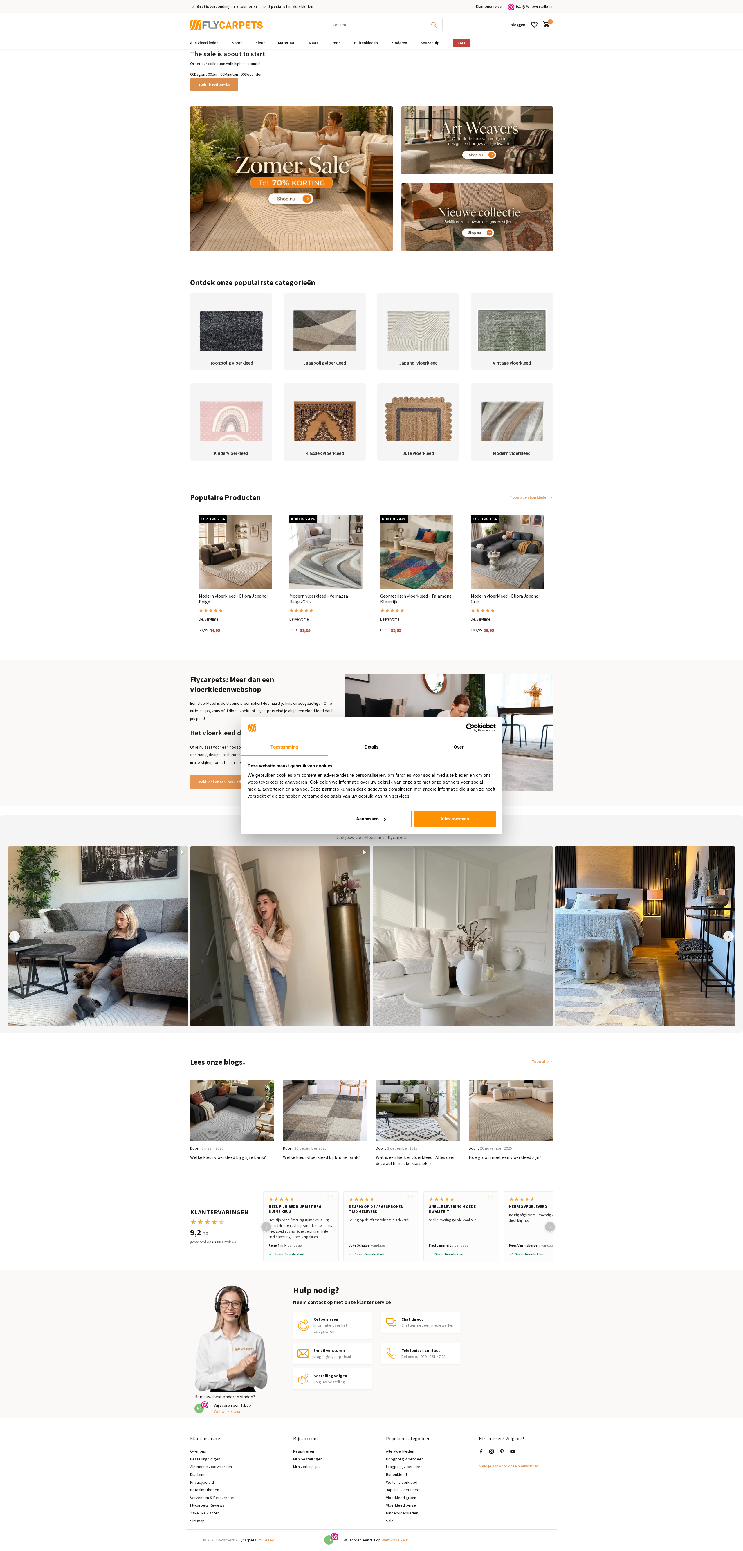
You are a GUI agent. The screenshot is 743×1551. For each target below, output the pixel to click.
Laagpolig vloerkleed (404, 1466)
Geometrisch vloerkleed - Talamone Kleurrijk (416, 599)
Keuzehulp (430, 42)
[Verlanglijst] (534, 24)
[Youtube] (512, 1451)
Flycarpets (247, 1540)
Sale (461, 43)
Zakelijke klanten (204, 1513)
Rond (336, 42)
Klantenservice (489, 6)
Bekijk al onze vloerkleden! (222, 781)
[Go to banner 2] (477, 140)
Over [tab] (459, 746)
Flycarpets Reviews (207, 1505)
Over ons (198, 1451)
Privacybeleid (202, 1482)
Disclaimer (199, 1474)
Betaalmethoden (204, 1489)
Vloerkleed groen (401, 1497)
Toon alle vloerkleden (529, 497)
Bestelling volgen (205, 1459)
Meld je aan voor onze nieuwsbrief (508, 1466)
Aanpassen (367, 818)
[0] (544, 24)
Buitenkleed (396, 1474)
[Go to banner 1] (291, 178)
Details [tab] (372, 746)
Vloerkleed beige (401, 1505)
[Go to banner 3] (477, 217)
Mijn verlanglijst (306, 1466)
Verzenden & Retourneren (212, 1497)
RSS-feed (266, 1540)
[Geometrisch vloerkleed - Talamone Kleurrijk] (416, 551)
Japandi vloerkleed (402, 1489)
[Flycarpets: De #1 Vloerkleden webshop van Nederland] (226, 24)
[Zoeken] (434, 25)
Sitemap (197, 1520)
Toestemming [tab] (284, 746)
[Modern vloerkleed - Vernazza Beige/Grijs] (326, 551)
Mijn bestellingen (307, 1459)
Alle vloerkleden (204, 42)
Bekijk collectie (214, 85)
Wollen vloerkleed (401, 1482)
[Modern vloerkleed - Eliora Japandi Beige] (235, 551)
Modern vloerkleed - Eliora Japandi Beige (233, 599)
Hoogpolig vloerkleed (405, 1459)
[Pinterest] (502, 1451)
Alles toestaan (454, 818)
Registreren (303, 1451)
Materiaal (286, 42)
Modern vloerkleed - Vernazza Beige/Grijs (318, 599)
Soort (237, 42)
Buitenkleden (366, 42)
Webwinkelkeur (539, 6)
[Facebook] (481, 1451)
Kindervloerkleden (402, 1513)
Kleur (260, 42)
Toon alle (540, 1061)
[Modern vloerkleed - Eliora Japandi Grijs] (507, 551)
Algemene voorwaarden (211, 1466)
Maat (313, 42)
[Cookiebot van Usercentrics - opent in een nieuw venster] (470, 728)
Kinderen (399, 42)
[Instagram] (491, 1451)
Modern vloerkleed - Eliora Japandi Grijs (505, 599)
